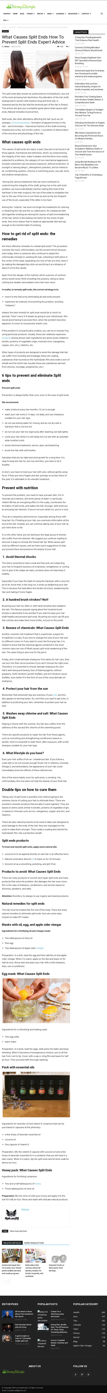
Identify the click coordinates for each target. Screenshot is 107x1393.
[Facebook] (75, 1375)
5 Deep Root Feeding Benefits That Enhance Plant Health (88, 38)
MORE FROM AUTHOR (34, 1243)
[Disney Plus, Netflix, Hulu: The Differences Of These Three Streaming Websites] (43, 1327)
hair (55, 695)
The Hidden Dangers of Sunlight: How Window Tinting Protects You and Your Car (89, 113)
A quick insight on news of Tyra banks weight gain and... (23, 1338)
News (49, 14)
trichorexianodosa (20, 122)
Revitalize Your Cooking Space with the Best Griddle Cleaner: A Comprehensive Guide (89, 100)
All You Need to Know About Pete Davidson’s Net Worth (24, 1314)
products (6, 338)
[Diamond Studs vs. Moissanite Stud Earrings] (59, 1256)
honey (38, 1183)
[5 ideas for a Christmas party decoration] (43, 1316)
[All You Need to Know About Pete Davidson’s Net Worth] (7, 1314)
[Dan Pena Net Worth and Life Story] (7, 1327)
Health (40, 14)
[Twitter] (88, 1375)
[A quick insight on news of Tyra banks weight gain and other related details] (7, 1338)
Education (72, 14)
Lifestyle (85, 14)
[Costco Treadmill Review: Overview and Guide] (43, 1343)
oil (33, 859)
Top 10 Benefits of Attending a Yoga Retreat (88, 176)
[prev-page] (3, 1281)
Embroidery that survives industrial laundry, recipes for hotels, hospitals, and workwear (34, 1270)
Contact (6, 14)
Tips (4, 20)
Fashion (12, 27)
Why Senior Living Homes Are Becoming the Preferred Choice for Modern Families (89, 136)
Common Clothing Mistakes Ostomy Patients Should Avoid (88, 49)
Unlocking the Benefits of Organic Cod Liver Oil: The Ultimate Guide (90, 124)
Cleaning (60, 14)
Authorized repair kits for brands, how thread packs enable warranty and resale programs (89, 74)
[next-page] (8, 1281)
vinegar (40, 948)
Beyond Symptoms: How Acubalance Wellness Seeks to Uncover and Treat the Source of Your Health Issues (89, 150)
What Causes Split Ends (18, 1231)
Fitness (30, 14)
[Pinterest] (82, 1375)
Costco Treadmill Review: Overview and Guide (59, 1342)
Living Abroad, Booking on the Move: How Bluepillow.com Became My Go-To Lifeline (88, 165)
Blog (22, 14)
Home (15, 14)
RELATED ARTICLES (12, 1243)
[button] (101, 13)
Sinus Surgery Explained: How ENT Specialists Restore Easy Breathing (88, 61)
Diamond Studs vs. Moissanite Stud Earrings (57, 1268)
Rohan (6, 46)
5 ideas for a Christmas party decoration (57, 1314)
